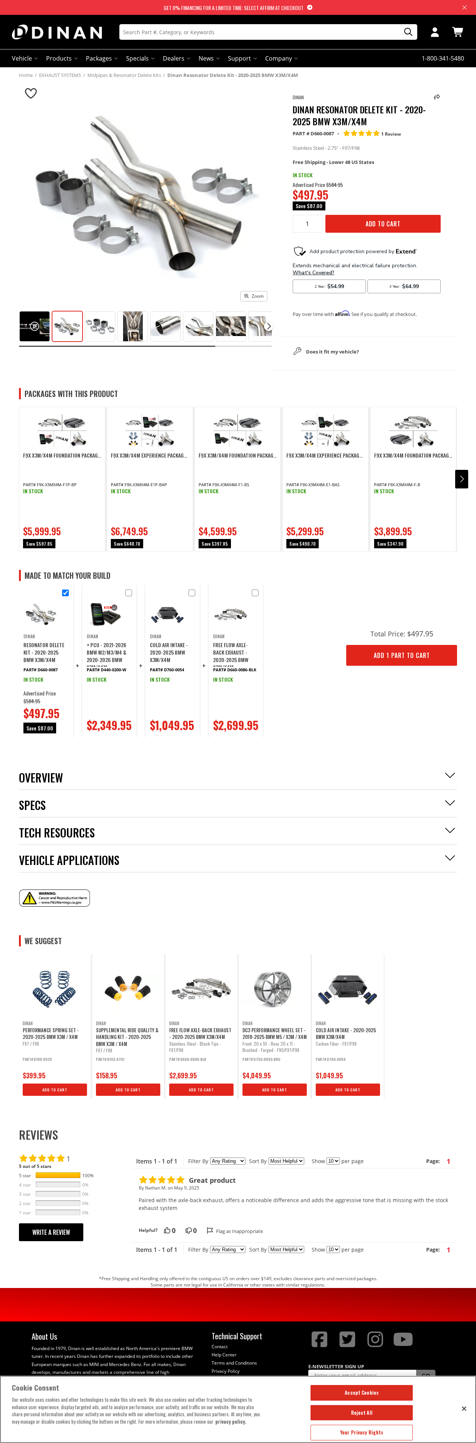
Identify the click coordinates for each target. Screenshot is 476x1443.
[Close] (464, 1408)
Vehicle (22, 58)
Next (461, 479)
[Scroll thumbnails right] (268, 326)
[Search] (406, 32)
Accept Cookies (362, 1392)
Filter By (198, 1161)
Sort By (258, 1161)
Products (59, 58)
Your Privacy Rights (361, 1432)
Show (318, 1161)
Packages (99, 58)
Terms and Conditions (234, 1363)
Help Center (224, 1355)
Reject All (362, 1412)
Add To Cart (383, 223)
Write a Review (51, 1232)
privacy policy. (231, 1421)
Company (278, 58)
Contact (220, 1346)
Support (239, 58)
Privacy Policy (225, 1371)
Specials (137, 58)
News (206, 58)
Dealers (173, 58)
